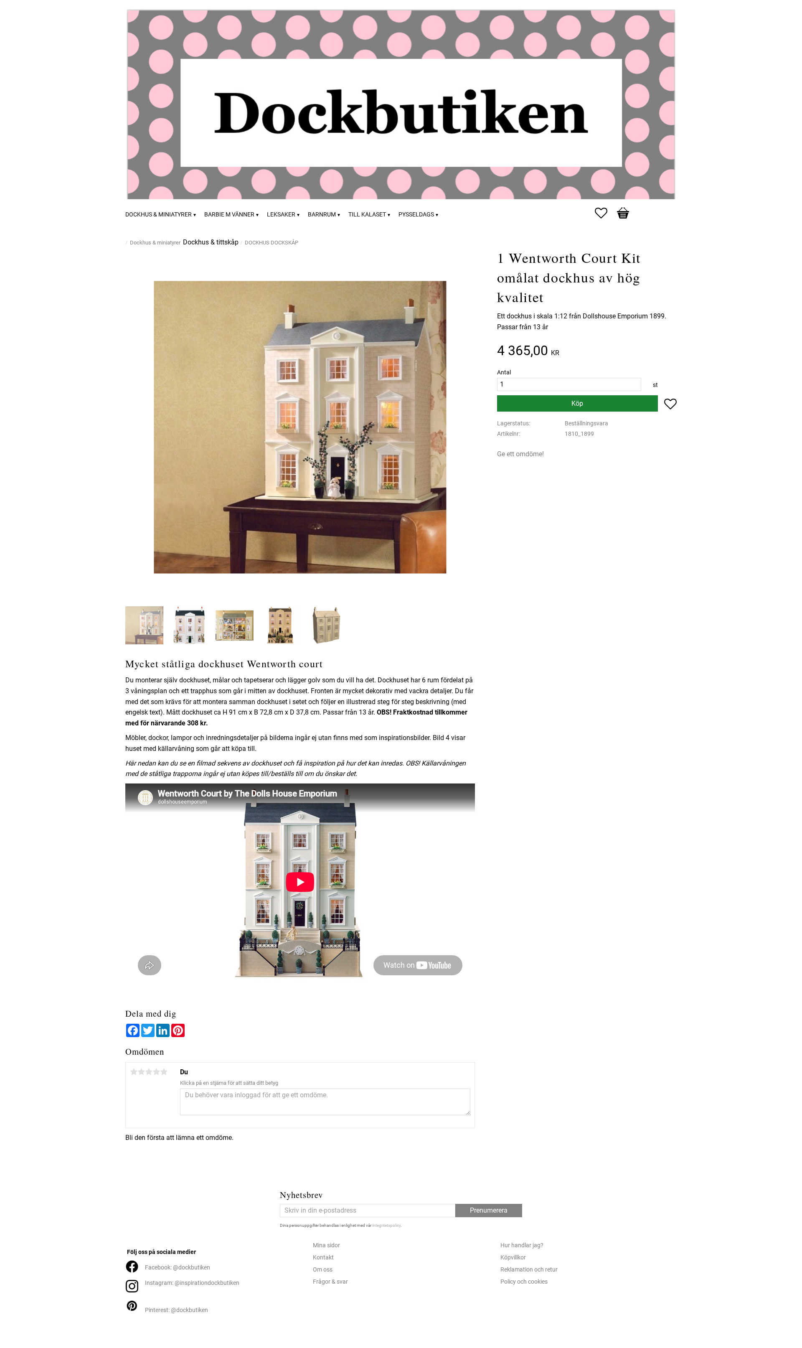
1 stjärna (133, 1072)
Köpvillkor (513, 1257)
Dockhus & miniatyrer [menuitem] (158, 214)
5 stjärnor (164, 1072)
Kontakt (323, 1257)
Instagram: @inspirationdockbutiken (192, 1283)
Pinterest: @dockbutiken (176, 1310)
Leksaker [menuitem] (281, 214)
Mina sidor (326, 1245)
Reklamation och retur (529, 1269)
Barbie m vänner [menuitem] (229, 214)
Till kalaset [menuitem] (367, 214)
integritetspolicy (386, 1225)
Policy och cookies (524, 1281)
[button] (605, 213)
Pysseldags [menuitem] (416, 214)
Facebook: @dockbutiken (177, 1267)
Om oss (322, 1269)
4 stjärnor (156, 1072)
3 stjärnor (148, 1072)
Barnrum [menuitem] (322, 214)
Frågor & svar (330, 1281)
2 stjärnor (141, 1072)
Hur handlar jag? (521, 1245)
